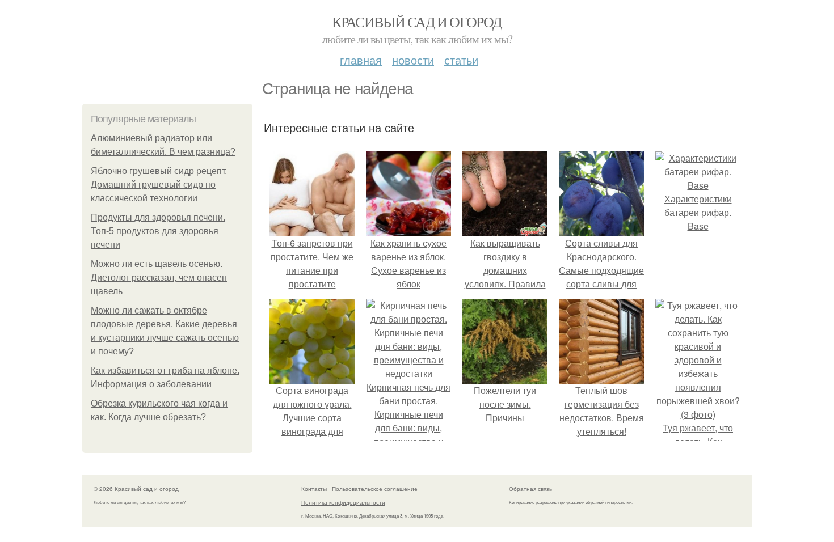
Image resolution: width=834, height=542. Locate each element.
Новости (413, 60)
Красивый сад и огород (417, 21)
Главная (361, 60)
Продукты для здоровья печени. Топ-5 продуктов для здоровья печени (158, 231)
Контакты (314, 489)
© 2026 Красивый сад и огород (136, 489)
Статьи (461, 60)
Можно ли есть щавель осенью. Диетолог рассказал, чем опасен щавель (159, 277)
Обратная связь (530, 489)
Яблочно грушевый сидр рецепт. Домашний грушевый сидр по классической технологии (159, 184)
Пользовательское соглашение (375, 489)
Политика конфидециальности (343, 502)
